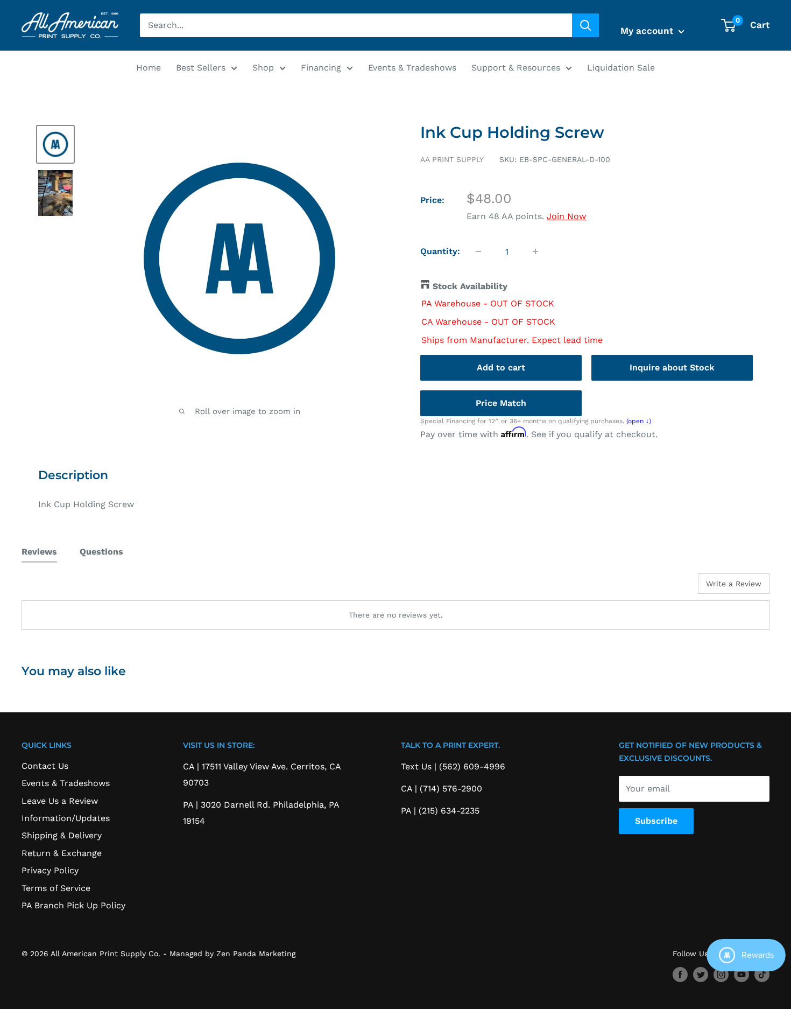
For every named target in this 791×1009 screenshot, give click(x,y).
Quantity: (440, 251)
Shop (263, 67)
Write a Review (733, 583)
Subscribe (656, 821)
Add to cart (501, 367)
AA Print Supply (452, 159)
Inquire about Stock (672, 367)
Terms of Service (56, 888)
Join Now (566, 216)
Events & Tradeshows (412, 67)
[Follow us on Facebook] (680, 975)
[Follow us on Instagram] (721, 975)
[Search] (585, 25)
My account (648, 30)
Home (148, 67)
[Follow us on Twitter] (700, 975)
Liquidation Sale (621, 67)
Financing (321, 67)
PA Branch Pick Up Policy (73, 905)
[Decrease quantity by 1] (478, 251)
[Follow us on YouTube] (741, 975)
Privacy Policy (50, 870)
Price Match (501, 403)
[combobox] (356, 25)
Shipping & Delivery (62, 835)
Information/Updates (66, 818)
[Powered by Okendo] (70, 587)
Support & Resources (515, 67)
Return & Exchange (62, 853)
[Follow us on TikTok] (761, 975)
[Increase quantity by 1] (535, 251)
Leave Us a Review (60, 801)
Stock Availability (470, 286)
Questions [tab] (101, 551)
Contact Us (45, 766)
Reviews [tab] (39, 551)
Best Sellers (200, 67)
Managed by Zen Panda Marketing (232, 953)
